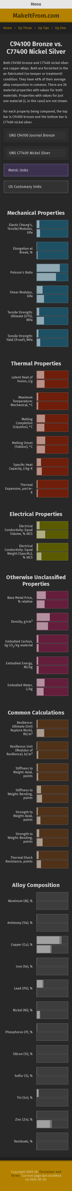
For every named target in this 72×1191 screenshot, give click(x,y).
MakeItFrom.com (36, 15)
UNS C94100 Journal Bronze (32, 135)
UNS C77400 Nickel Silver (29, 153)
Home (7, 28)
